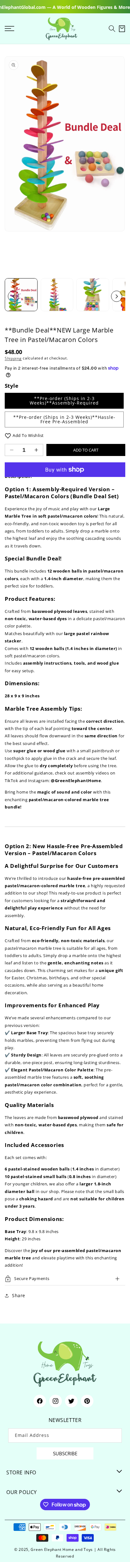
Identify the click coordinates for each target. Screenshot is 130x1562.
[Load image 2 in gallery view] (57, 294)
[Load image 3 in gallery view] (92, 294)
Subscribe (65, 1453)
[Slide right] (116, 296)
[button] (112, 28)
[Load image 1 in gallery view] (21, 294)
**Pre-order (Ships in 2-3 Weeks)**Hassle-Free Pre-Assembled (64, 419)
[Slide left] (13, 296)
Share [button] (18, 1295)
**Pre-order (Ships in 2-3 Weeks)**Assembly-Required (64, 400)
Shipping (13, 358)
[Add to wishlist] (8, 435)
